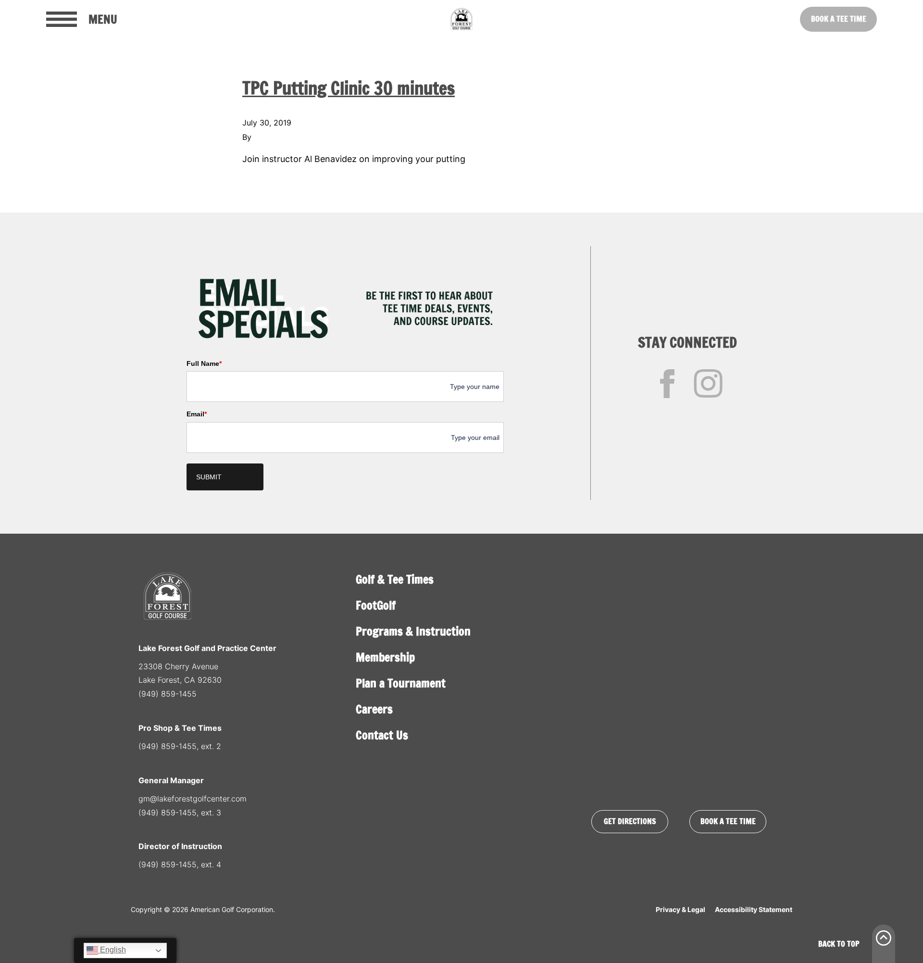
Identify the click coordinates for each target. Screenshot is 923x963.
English (112, 950)
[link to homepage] (461, 19)
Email (197, 414)
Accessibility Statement (753, 909)
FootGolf (376, 605)
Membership (385, 657)
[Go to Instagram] (708, 383)
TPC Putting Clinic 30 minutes (348, 88)
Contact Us (382, 735)
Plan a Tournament (401, 683)
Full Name (204, 363)
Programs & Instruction (413, 631)
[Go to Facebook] (667, 383)
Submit (209, 477)
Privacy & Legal (680, 909)
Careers (374, 709)
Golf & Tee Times (395, 579)
